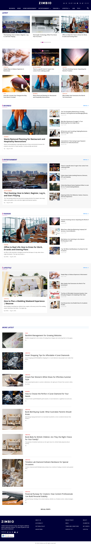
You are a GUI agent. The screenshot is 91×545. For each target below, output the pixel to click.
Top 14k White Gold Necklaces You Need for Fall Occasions (74, 249)
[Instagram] (10, 532)
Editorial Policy (40, 526)
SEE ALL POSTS (45, 509)
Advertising (38, 529)
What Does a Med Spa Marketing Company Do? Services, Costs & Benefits (74, 230)
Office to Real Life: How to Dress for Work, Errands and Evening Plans (45, 35)
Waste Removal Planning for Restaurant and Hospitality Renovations (44, 96)
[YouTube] (15, 532)
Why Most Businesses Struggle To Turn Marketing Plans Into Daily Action (72, 122)
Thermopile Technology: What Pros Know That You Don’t (15, 35)
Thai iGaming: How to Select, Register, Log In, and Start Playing (24, 194)
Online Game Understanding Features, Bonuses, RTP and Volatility (74, 176)
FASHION (55, 8)
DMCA (67, 523)
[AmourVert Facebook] (72, 3)
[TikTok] (17, 532)
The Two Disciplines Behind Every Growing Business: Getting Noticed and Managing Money (74, 112)
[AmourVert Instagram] (66, 3)
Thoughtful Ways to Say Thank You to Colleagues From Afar (73, 35)
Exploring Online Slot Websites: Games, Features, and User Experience (74, 195)
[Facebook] (7, 532)
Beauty (85, 520)
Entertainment (43, 8)
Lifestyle (85, 529)
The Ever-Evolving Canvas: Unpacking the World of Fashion (74, 70)
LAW (73, 8)
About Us (38, 520)
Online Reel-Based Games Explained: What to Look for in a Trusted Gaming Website (75, 186)
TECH (78, 8)
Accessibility (39, 523)
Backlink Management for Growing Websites (43, 335)
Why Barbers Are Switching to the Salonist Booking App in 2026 (72, 240)
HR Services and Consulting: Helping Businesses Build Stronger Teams (74, 132)
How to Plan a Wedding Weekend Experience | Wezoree (24, 302)
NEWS (19, 8)
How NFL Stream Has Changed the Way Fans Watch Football (15, 96)
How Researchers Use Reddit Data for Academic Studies (74, 303)
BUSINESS (12, 8)
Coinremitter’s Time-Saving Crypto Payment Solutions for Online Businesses (73, 141)
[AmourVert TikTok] (82, 3)
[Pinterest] (12, 532)
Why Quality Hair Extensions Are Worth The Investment (73, 96)
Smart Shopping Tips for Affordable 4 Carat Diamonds (47, 355)
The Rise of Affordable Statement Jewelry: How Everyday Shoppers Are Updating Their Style (74, 294)
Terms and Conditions (72, 526)
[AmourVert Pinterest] (77, 3)
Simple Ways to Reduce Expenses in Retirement (13, 70)
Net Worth (86, 526)
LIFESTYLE (65, 8)
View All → (86, 105)
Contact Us (68, 529)
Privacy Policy (69, 520)
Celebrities (86, 523)
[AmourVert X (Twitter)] (88, 3)
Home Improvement (29, 8)
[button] (4, 27)
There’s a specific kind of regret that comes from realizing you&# (43, 70)
